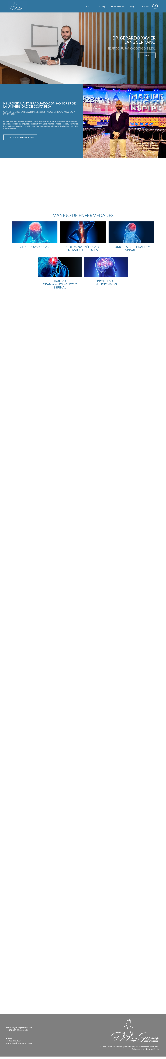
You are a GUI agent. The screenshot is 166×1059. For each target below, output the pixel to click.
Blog (132, 6)
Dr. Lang (101, 6)
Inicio (88, 6)
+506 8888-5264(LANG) (17, 1030)
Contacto (145, 6)
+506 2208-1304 (13, 1040)
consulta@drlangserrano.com (19, 1027)
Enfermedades (117, 6)
